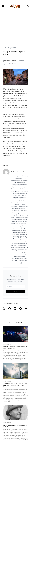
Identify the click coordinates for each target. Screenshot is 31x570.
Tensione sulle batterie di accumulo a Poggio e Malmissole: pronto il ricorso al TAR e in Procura (15, 385)
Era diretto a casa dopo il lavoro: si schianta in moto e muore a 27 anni (15, 347)
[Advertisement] (15, 26)
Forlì (4, 48)
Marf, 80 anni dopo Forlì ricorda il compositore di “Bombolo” (15, 426)
